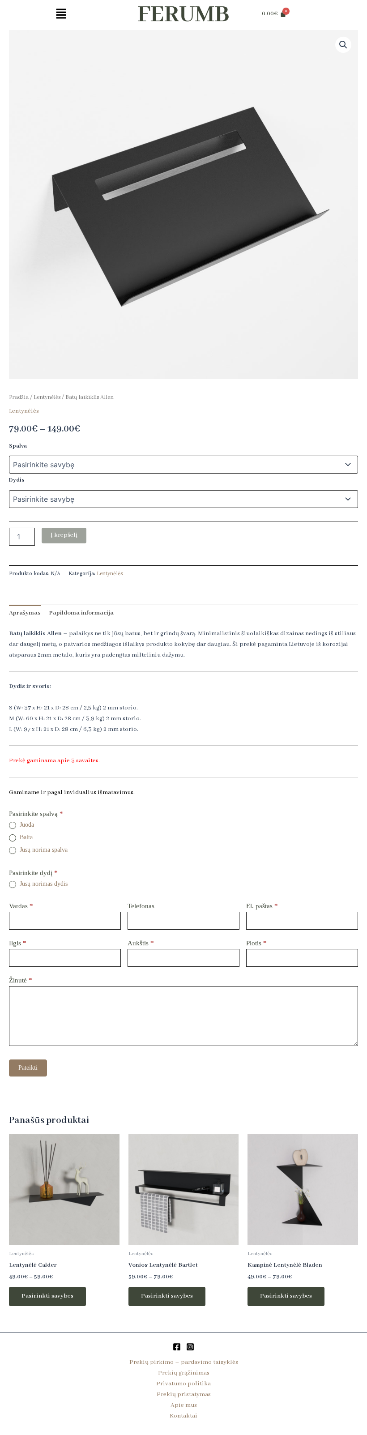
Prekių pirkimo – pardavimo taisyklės (183, 1362)
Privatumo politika (183, 1384)
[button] (61, 14)
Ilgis (17, 943)
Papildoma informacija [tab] (81, 613)
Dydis (16, 480)
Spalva (18, 446)
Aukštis (141, 943)
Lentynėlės (47, 397)
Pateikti (28, 1067)
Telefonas (141, 906)
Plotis (256, 943)
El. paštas (262, 906)
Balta (25, 837)
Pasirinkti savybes (47, 1296)
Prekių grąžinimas (183, 1373)
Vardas (21, 906)
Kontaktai (183, 1416)
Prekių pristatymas (184, 1394)
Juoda (26, 824)
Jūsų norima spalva (43, 849)
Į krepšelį (64, 535)
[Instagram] (190, 1347)
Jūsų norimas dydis (43, 883)
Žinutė (20, 980)
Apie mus (184, 1405)
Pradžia (19, 397)
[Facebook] (177, 1347)
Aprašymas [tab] (25, 613)
